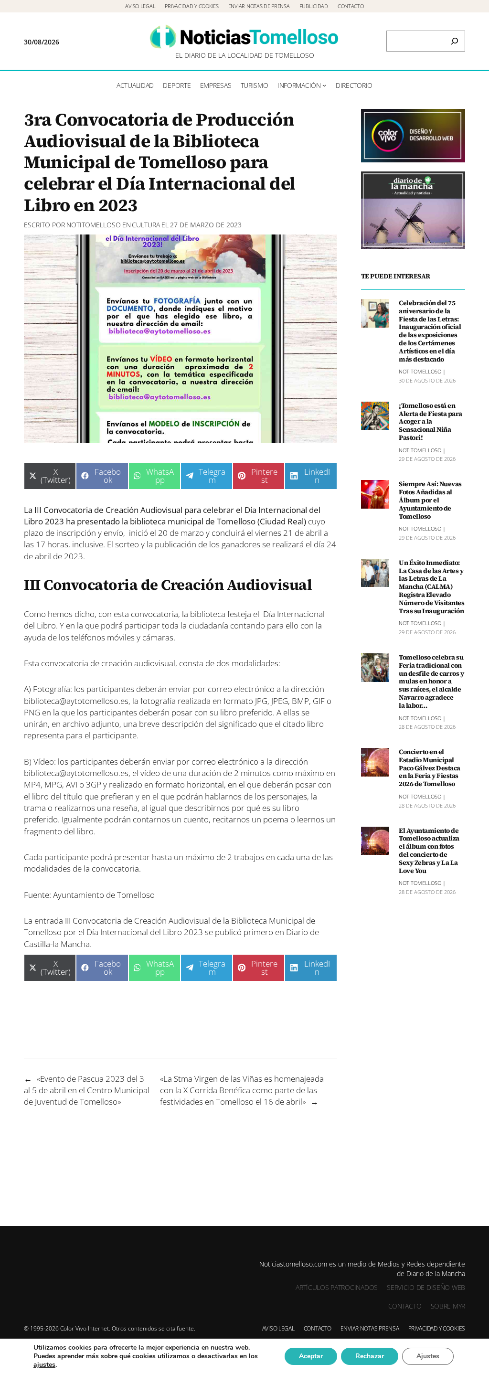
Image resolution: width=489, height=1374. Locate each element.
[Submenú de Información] (324, 85)
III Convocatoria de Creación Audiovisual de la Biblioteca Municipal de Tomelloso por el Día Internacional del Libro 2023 (169, 926)
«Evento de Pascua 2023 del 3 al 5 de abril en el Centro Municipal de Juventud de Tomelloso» (86, 1090)
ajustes (44, 1365)
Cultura (146, 224)
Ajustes (427, 1356)
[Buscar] (454, 41)
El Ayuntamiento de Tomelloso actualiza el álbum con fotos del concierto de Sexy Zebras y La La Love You (429, 851)
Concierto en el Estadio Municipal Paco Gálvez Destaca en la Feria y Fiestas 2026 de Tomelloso (429, 768)
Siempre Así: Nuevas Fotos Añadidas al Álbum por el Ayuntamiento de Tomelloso (430, 500)
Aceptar (311, 1356)
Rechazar (369, 1356)
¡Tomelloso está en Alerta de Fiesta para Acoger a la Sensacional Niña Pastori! (430, 422)
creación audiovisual (137, 663)
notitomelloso (93, 224)
